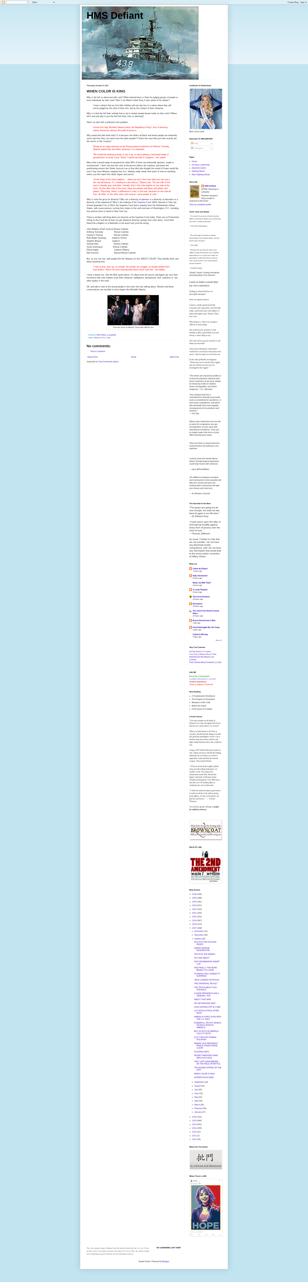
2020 (194, 917)
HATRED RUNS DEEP (204, 1077)
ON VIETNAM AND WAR (204, 1003)
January (198, 1112)
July (196, 1089)
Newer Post (92, 357)
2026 (194, 894)
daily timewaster (200, 576)
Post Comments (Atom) (108, 362)
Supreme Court (144, 202)
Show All (218, 640)
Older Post (174, 357)
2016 (194, 1117)
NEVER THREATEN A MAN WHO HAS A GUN (206, 1056)
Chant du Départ (200, 569)
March (197, 1105)
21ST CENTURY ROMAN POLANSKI (205, 1038)
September (199, 1082)
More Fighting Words (201, 174)
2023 (194, 905)
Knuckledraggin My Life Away (206, 627)
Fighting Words (198, 171)
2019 (194, 920)
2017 (194, 928)
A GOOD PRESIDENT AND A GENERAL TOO (206, 994)
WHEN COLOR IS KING (204, 1074)
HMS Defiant (115, 15)
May (196, 1097)
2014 (194, 1124)
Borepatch (197, 604)
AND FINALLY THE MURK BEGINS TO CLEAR (205, 969)
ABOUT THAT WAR (202, 999)
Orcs (103, 338)
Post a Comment (98, 351)
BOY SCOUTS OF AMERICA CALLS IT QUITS (206, 1032)
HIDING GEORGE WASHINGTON (202, 949)
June (196, 1093)
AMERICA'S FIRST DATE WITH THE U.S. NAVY (207, 1018)
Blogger (165, 1261)
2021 (194, 913)
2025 (194, 898)
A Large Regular (200, 590)
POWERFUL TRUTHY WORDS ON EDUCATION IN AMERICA (207, 1025)
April (196, 1101)
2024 (194, 902)
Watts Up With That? (202, 583)
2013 (194, 1128)
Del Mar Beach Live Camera (200, 651)
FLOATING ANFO (201, 1052)
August (197, 1086)
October (198, 939)
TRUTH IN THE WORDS (204, 954)
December (199, 931)
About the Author (199, 168)
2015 (194, 1120)
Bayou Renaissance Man (204, 620)
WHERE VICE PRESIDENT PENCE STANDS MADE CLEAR (206, 1045)
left (104, 113)
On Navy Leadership (201, 165)
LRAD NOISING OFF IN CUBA (207, 1007)
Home (133, 357)
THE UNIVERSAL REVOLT (206, 983)
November (199, 935)
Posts (195, 143)
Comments (198, 148)
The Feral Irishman (201, 597)
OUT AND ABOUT (202, 958)
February (198, 1108)
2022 (194, 909)
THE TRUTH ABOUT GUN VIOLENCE (205, 988)
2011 (194, 1136)
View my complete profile (200, 204)
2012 (194, 1132)
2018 (194, 924)
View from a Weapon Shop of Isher (202, 654)
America (97, 338)
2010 (194, 1139)
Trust (108, 338)
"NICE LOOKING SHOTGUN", (207, 980)
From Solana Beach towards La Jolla (205, 662)
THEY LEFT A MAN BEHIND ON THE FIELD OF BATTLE (207, 1062)
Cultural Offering (200, 634)
